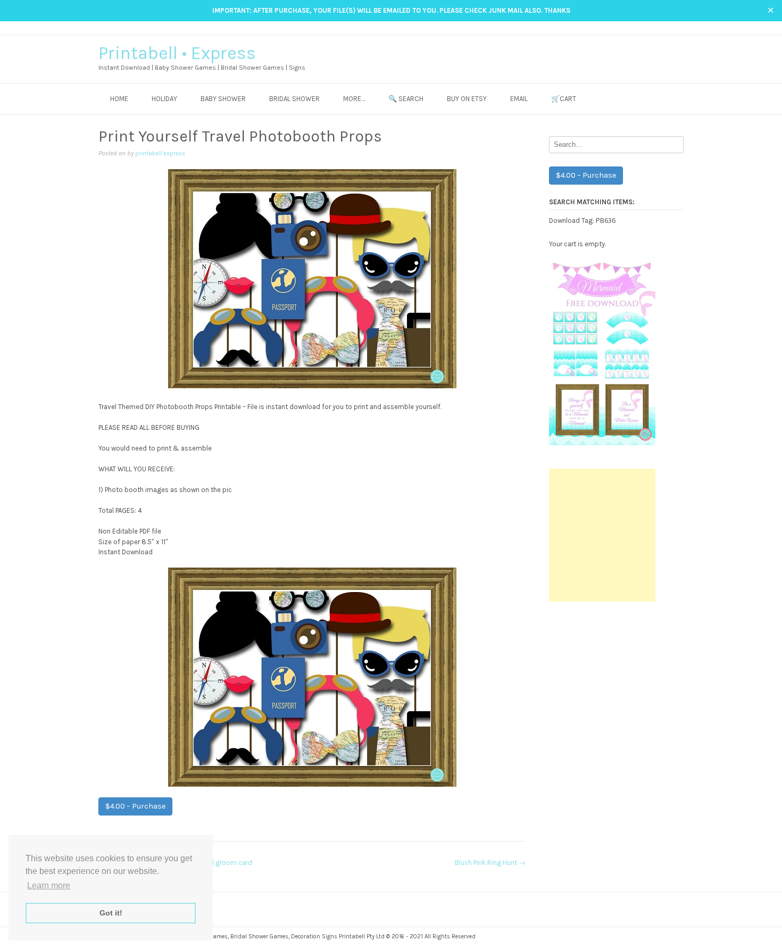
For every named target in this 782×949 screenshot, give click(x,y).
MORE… (354, 99)
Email (519, 99)
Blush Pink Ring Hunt (490, 863)
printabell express (160, 153)
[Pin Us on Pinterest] (678, 27)
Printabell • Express (177, 53)
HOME (119, 99)
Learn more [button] (48, 885)
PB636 (605, 220)
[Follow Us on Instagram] (668, 27)
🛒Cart (563, 99)
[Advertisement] (602, 535)
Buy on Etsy (467, 99)
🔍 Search (405, 99)
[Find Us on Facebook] (658, 27)
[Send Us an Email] (648, 27)
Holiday (164, 99)
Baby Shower (223, 99)
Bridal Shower (294, 99)
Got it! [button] (110, 913)
